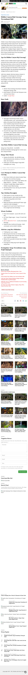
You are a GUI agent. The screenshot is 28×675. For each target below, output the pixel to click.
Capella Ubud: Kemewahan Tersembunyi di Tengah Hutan (18, 603)
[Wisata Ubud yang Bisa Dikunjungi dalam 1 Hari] (7, 310)
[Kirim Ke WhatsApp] (26, 301)
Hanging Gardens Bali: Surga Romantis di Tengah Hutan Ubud (17, 611)
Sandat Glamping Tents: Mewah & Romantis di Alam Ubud (13, 595)
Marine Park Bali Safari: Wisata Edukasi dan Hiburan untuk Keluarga (7, 384)
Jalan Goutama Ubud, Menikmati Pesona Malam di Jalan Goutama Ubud (21, 384)
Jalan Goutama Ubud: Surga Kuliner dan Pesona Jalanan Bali (14, 651)
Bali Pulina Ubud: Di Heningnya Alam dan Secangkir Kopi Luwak (15, 660)
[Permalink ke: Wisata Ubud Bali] (2, 22)
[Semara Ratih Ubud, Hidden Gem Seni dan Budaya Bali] (7, 323)
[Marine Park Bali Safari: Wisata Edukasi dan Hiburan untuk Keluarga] (7, 378)
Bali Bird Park (12, 220)
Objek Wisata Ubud (5, 14)
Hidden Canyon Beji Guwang (8, 289)
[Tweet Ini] (18, 301)
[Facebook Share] (15, 301)
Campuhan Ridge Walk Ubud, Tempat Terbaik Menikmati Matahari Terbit (20, 357)
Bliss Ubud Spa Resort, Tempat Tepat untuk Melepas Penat (16, 619)
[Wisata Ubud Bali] (10, 3)
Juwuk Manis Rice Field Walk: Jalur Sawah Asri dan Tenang (15, 641)
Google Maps (11, 95)
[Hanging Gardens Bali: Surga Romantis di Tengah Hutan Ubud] (14, 607)
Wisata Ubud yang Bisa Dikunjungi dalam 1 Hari (11, 271)
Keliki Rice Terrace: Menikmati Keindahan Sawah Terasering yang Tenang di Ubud (13, 282)
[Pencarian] (26, 4)
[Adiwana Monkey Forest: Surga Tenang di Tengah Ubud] (14, 623)
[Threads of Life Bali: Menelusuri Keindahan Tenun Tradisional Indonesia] (7, 351)
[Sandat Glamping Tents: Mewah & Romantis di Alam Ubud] (14, 541)
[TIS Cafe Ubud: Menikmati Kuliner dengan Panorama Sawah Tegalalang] (21, 364)
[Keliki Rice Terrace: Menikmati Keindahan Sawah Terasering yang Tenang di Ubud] (7, 337)
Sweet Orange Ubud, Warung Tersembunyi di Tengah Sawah (15, 646)
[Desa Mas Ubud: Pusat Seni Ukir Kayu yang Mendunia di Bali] (7, 364)
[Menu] (2, 3)
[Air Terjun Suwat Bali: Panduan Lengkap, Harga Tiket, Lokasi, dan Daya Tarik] (21, 337)
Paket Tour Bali (22, 671)
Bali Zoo (6, 220)
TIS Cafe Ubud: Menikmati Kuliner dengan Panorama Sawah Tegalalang (20, 370)
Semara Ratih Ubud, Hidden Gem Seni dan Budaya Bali (12, 276)
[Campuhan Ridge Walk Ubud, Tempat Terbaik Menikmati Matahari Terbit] (21, 351)
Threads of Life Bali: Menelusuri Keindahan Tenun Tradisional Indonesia (7, 357)
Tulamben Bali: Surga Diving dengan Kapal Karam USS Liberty (14, 656)
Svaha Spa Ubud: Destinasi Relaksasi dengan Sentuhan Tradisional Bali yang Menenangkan (12, 279)
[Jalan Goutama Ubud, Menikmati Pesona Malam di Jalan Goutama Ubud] (21, 378)
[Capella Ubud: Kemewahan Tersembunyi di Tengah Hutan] (14, 599)
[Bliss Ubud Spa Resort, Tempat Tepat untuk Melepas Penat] (14, 615)
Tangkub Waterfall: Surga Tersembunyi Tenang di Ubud (14, 636)
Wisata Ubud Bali (7, 21)
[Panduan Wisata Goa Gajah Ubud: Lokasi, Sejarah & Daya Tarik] (21, 310)
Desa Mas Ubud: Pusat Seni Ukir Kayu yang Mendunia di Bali (6, 370)
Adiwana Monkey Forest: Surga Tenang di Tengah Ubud (17, 627)
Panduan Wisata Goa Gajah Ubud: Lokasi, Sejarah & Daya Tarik (13, 274)
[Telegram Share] (23, 301)
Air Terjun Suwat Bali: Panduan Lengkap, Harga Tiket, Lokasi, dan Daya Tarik (12, 285)
